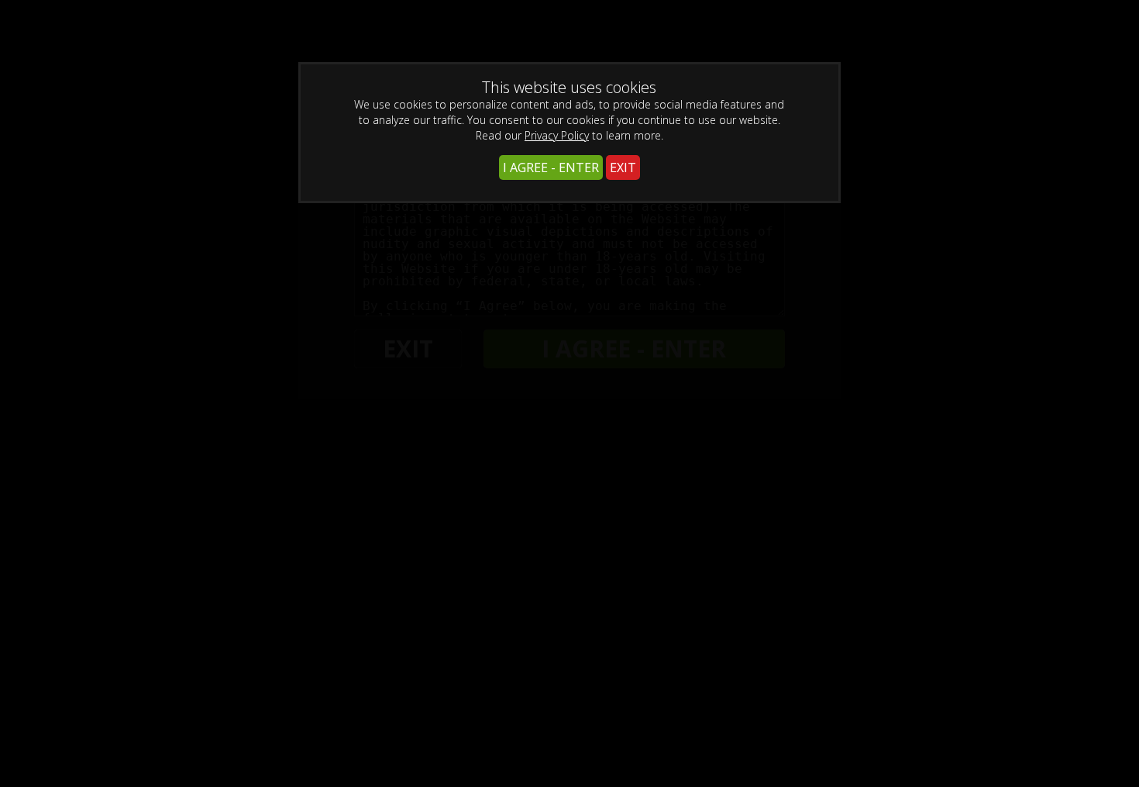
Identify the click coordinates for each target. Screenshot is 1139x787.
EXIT (623, 167)
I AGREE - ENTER (551, 167)
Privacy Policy (557, 135)
